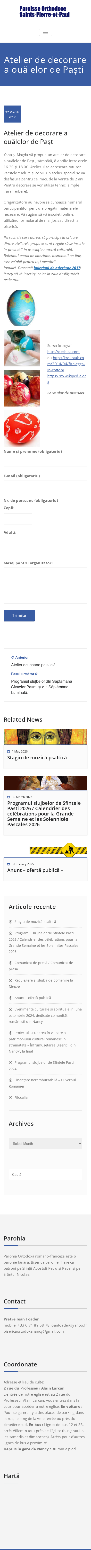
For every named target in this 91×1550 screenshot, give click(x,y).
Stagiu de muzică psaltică (37, 757)
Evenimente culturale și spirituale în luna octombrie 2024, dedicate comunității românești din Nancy (45, 1015)
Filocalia (21, 1097)
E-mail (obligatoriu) (22, 475)
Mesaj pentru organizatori (28, 562)
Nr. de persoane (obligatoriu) (31, 500)
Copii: (9, 507)
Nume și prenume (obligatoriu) (33, 451)
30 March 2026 (22, 797)
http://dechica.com (63, 351)
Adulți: (10, 532)
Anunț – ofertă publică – (35, 870)
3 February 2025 (23, 864)
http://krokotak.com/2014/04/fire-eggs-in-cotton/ (66, 363)
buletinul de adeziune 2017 (57, 267)
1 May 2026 (20, 751)
